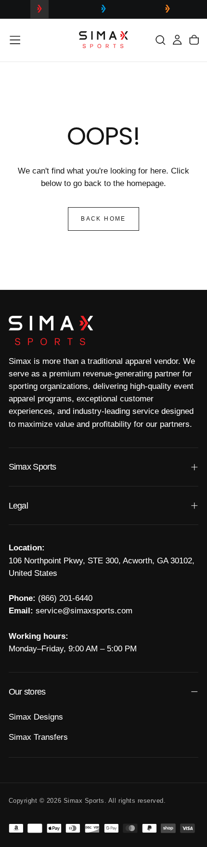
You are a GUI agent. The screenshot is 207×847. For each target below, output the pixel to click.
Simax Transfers (38, 737)
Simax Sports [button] (32, 467)
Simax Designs (36, 717)
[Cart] (194, 39)
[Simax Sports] (51, 330)
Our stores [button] (27, 692)
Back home (103, 218)
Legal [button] (18, 506)
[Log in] (177, 39)
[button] (15, 40)
